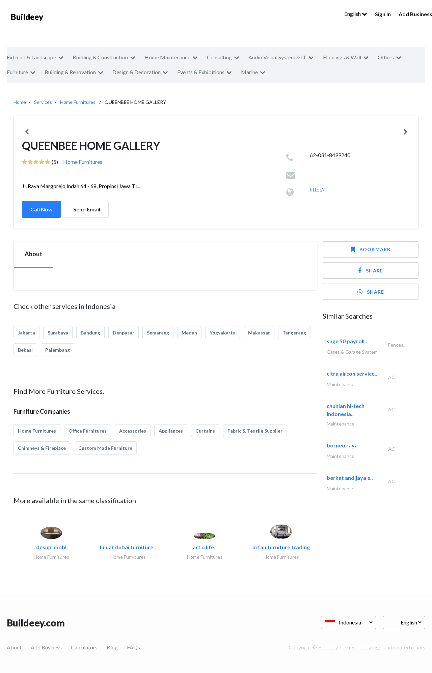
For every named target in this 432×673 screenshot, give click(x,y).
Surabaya (58, 332)
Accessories (132, 431)
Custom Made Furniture (105, 448)
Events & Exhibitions (200, 72)
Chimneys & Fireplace (42, 448)
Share (374, 270)
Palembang (57, 350)
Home (20, 102)
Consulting (219, 57)
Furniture (17, 72)
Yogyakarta (223, 332)
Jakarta (26, 332)
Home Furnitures (78, 102)
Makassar (259, 332)
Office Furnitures (88, 431)
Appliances (171, 431)
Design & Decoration (136, 72)
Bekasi (25, 350)
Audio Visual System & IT (277, 57)
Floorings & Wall (342, 57)
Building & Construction (100, 57)
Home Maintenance (167, 57)
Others (386, 57)
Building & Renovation (70, 72)
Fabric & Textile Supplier (254, 431)
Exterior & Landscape (31, 57)
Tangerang (294, 332)
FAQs (133, 647)
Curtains (205, 431)
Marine (249, 72)
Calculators (84, 647)
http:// (317, 189)
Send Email (86, 209)
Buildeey (27, 17)
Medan (189, 332)
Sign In (383, 14)
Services (43, 102)
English (353, 13)
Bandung (90, 332)
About (14, 647)
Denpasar (123, 332)
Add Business (46, 647)
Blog (112, 647)
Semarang (158, 332)
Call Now (41, 209)
